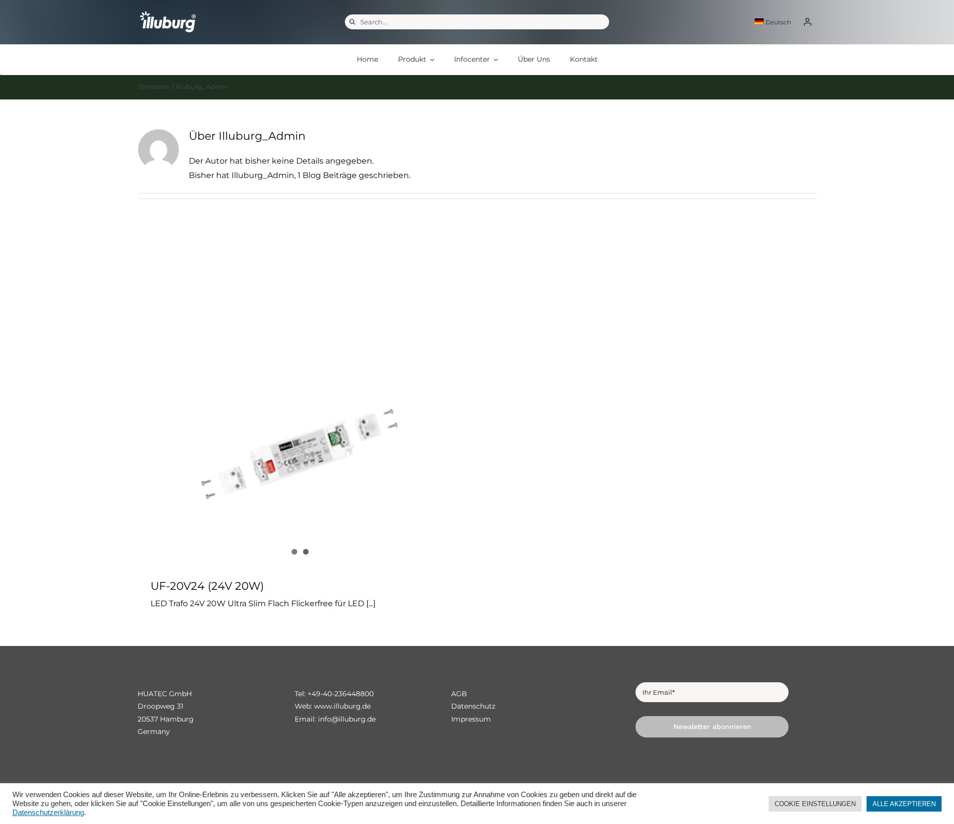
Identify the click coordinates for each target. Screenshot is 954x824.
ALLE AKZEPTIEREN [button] (904, 804)
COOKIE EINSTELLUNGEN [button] (815, 804)
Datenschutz (473, 706)
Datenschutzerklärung (48, 813)
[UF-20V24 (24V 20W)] (300, 401)
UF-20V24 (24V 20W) (207, 586)
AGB (459, 693)
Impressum (471, 719)
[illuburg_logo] (168, 10)
